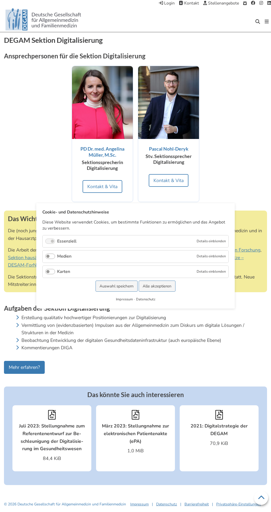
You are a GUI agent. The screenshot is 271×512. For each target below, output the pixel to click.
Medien (64, 256)
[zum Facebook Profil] (253, 3)
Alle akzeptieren (157, 286)
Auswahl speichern (117, 286)
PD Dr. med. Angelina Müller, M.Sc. (102, 152)
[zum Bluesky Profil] (245, 3)
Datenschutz (166, 504)
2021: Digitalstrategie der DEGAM (219, 430)
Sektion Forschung (241, 250)
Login (169, 3)
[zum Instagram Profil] (261, 3)
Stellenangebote (223, 3)
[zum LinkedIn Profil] (269, 3)
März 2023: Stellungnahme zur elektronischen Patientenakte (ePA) (135, 433)
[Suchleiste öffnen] (257, 21)
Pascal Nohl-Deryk (168, 149)
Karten (63, 271)
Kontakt (191, 3)
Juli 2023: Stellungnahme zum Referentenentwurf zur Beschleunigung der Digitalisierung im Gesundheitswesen (52, 437)
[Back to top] (261, 498)
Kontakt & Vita (102, 186)
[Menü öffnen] (266, 22)
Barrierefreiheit (196, 504)
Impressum (139, 504)
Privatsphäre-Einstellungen (238, 504)
